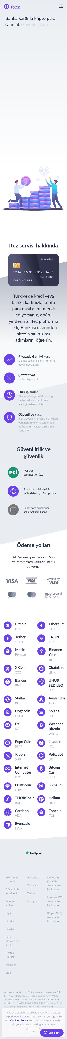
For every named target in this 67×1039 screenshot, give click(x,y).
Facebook (33, 877)
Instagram (33, 901)
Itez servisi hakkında (11, 879)
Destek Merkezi (10, 955)
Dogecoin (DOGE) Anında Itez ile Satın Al (54, 883)
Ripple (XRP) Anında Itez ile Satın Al (54, 917)
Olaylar (9, 929)
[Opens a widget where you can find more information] (52, 1033)
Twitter (31, 893)
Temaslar (10, 965)
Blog (8, 973)
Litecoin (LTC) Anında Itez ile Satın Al (55, 901)
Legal (8, 913)
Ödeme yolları (9, 903)
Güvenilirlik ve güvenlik (12, 891)
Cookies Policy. (19, 1020)
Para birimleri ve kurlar (12, 941)
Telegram (32, 885)
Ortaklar (10, 921)
